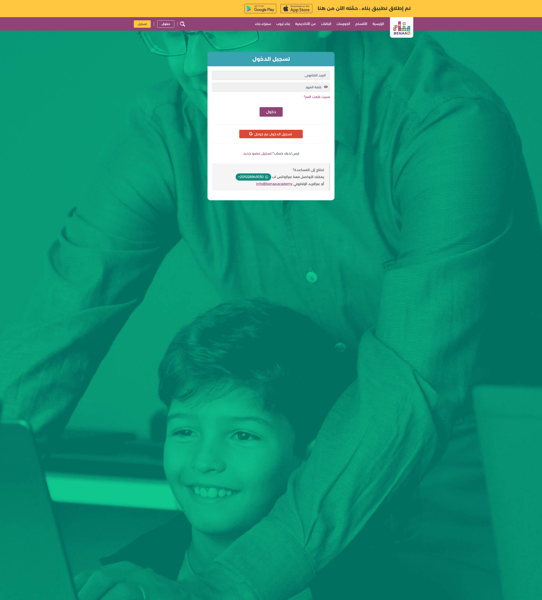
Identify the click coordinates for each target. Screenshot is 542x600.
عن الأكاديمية (305, 24)
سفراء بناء (263, 24)
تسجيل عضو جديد (257, 153)
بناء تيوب (283, 24)
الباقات (326, 24)
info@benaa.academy (274, 184)
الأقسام (361, 24)
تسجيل (142, 24)
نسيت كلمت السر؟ (317, 97)
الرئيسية (378, 24)
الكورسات (343, 24)
